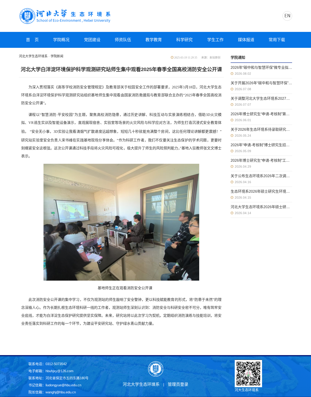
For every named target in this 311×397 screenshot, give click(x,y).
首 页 (32, 40)
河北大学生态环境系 (33, 56)
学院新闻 (57, 56)
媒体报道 (246, 40)
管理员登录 (178, 384)
